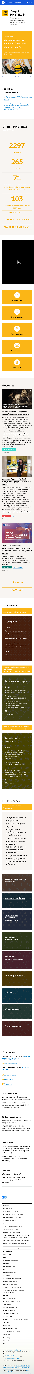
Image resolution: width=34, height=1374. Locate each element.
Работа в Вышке (7, 1251)
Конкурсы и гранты (8, 1316)
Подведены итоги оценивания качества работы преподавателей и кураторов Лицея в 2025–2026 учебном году (16, 106)
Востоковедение (13, 1026)
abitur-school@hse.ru (12, 1063)
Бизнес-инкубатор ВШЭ (10, 1284)
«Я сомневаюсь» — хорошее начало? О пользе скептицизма (15, 412)
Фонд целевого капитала (10, 1229)
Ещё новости (17, 582)
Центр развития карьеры (10, 1281)
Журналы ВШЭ (7, 1341)
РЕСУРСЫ (6, 1322)
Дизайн (8, 992)
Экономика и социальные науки (14, 958)
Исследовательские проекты (11, 1301)
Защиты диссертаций (9, 1310)
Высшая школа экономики (13, 2)
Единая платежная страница (11, 1248)
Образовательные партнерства (12, 1287)
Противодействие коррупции (11, 1232)
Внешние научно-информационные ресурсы (15, 1319)
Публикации (6, 1344)
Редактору (29, 1373)
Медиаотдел (17, 590)
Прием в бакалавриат (9, 1266)
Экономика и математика (11, 938)
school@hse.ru (10, 1074)
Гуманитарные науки (14, 975)
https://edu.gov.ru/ (8, 1355)
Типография (6, 1334)
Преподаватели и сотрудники (12, 1217)
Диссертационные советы (10, 1307)
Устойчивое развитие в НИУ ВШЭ (13, 1214)
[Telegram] (5, 1197)
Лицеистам (17, 300)
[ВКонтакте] (3, 1197)
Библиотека (6, 1325)
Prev (3, 77)
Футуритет (11, 621)
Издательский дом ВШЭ (10, 1328)
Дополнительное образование (12, 1278)
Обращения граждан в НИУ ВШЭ (12, 1226)
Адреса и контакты (20, 1365)
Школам (17, 367)
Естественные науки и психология (15, 880)
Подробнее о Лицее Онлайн (17, 227)
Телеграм (8, 1084)
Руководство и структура (10, 1211)
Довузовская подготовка (10, 1260)
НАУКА (5, 1295)
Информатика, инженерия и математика (11, 918)
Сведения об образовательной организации (16, 1240)
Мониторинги (7, 1304)
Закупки (5, 1223)
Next (30, 77)
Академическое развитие (10, 1313)
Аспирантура (6, 1275)
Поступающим (17, 334)
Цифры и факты (7, 1208)
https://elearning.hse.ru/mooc (11, 1358)
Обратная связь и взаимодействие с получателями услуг (13, 1291)
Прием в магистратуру (9, 1272)
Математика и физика (12, 740)
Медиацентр (6, 1338)
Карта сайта (18, 1369)
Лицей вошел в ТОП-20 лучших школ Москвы (18, 98)
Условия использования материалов (16, 1366)
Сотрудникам (17, 317)
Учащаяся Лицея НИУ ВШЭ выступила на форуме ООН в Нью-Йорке (17, 482)
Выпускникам (17, 350)
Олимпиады (6, 1263)
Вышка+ (5, 1269)
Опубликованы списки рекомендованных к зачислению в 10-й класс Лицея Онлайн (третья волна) (17, 549)
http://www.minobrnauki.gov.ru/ (12, 1350)
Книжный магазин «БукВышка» (11, 1331)
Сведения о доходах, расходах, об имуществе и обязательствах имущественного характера (16, 1236)
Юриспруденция (12, 1009)
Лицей (4, 1257)
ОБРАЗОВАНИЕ (8, 1254)
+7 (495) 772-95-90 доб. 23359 (16, 1058)
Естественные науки (16, 681)
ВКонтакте (8, 1079)
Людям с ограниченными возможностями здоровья (15, 1244)
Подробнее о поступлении (17, 219)
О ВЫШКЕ (6, 1205)
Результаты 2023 (17, 213)
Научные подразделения (10, 1298)
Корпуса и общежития (9, 1220)
